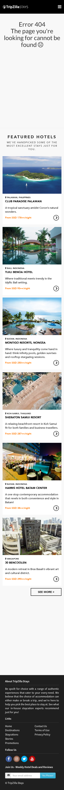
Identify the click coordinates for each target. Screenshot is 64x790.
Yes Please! (47, 775)
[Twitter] (25, 758)
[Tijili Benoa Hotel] (32, 245)
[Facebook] (9, 758)
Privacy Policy (42, 734)
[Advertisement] (32, 88)
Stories (9, 738)
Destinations (12, 730)
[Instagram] (17, 758)
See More (45, 592)
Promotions (12, 743)
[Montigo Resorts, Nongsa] (32, 316)
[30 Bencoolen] (32, 536)
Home (8, 726)
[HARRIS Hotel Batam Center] (32, 461)
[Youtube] (32, 758)
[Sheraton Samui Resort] (32, 391)
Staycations (11, 734)
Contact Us (41, 726)
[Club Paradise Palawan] (32, 175)
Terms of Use (42, 730)
